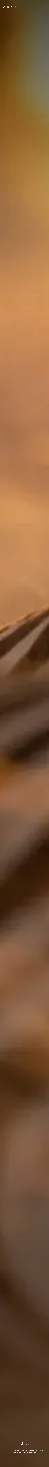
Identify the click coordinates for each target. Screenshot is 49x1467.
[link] (12, 7)
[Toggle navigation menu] (44, 7)
